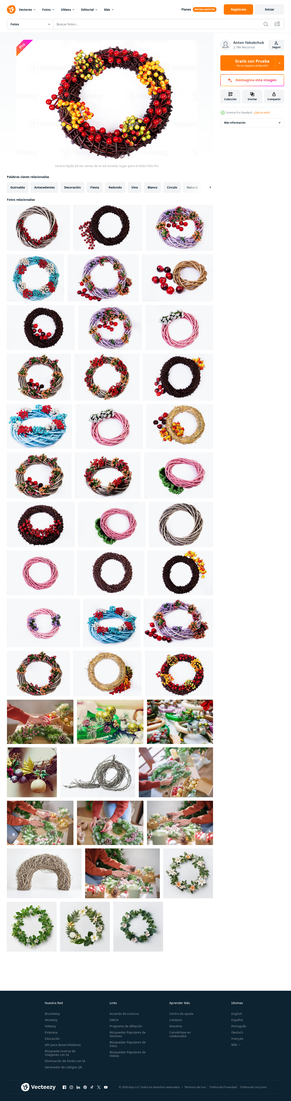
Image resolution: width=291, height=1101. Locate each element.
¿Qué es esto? (262, 112)
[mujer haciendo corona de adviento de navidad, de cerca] (110, 722)
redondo (115, 187)
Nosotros (175, 1026)
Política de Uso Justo (253, 1087)
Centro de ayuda (181, 1014)
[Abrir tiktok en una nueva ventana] (92, 1087)
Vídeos (66, 10)
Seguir (276, 47)
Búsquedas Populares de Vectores (128, 1034)
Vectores (25, 10)
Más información (235, 122)
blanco (152, 187)
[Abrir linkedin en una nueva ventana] (78, 1087)
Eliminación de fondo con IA (65, 1061)
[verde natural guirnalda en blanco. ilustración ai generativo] (188, 873)
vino (134, 187)
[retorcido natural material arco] (44, 873)
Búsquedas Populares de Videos (128, 1054)
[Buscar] (265, 24)
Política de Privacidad (223, 1087)
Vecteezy (51, 1020)
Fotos (46, 10)
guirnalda (17, 187)
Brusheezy (52, 1014)
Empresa (51, 1032)
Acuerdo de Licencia (124, 1014)
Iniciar (269, 9)
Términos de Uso (195, 1087)
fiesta (94, 187)
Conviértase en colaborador (180, 1034)
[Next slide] (206, 187)
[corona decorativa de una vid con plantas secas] (32, 772)
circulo (172, 187)
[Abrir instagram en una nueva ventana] (71, 1087)
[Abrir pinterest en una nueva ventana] (85, 1087)
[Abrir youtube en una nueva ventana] (105, 1087)
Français (237, 1039)
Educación (52, 1039)
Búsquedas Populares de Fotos (128, 1044)
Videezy (50, 1026)
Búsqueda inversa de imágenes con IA (60, 1053)
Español (237, 1020)
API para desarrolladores (63, 1045)
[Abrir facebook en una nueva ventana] (64, 1087)
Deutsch (237, 1032)
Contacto (175, 1020)
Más (107, 10)
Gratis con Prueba (252, 62)
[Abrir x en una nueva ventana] (99, 1087)
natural (192, 187)
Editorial (87, 10)
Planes (186, 9)
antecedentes (44, 187)
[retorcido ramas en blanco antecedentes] (97, 772)
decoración (72, 187)
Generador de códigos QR (63, 1067)
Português (238, 1026)
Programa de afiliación (126, 1026)
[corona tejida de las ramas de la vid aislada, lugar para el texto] (38, 228)
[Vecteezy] (11, 9)
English (236, 1014)
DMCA (114, 1020)
